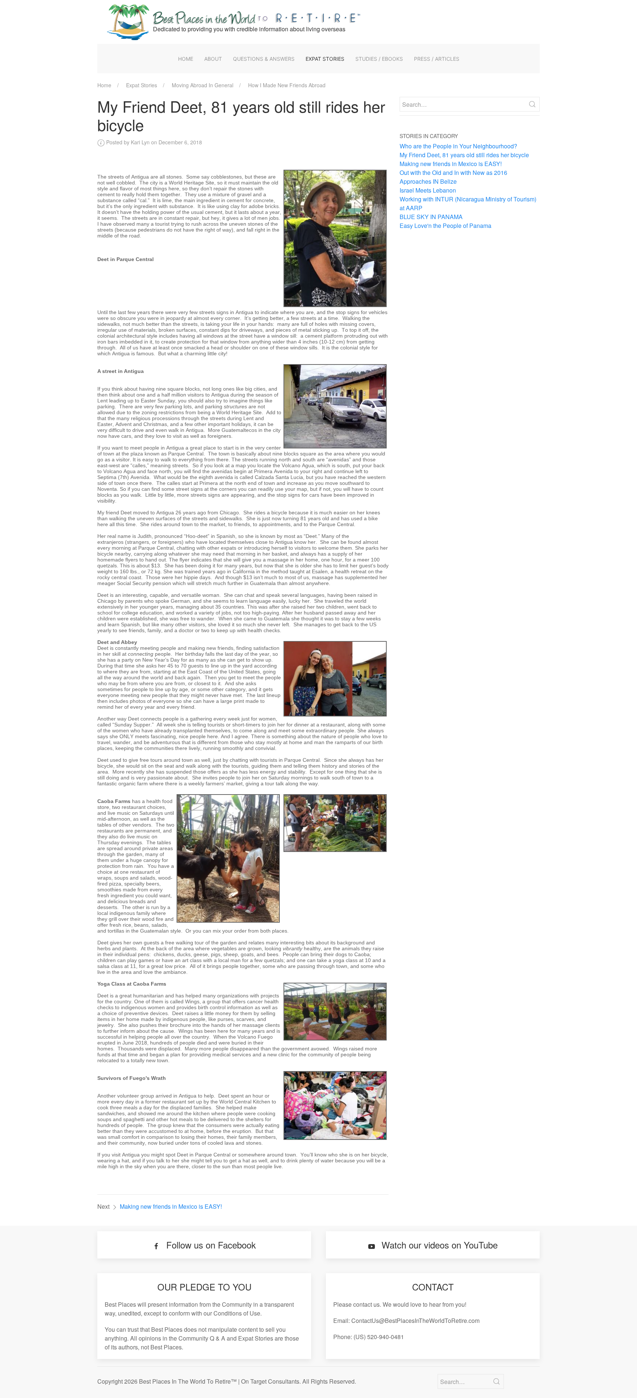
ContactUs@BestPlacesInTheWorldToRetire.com (415, 1320)
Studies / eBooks (379, 59)
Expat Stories (325, 59)
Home (185, 59)
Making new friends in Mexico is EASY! (171, 1206)
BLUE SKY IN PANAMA (431, 216)
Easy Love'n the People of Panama (445, 225)
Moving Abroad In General (202, 85)
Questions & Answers (264, 59)
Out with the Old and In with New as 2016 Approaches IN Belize (453, 177)
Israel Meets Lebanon (428, 190)
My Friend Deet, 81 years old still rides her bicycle (464, 155)
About (213, 59)
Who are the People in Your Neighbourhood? (458, 146)
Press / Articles (436, 59)
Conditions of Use (236, 1313)
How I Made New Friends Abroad (287, 85)
